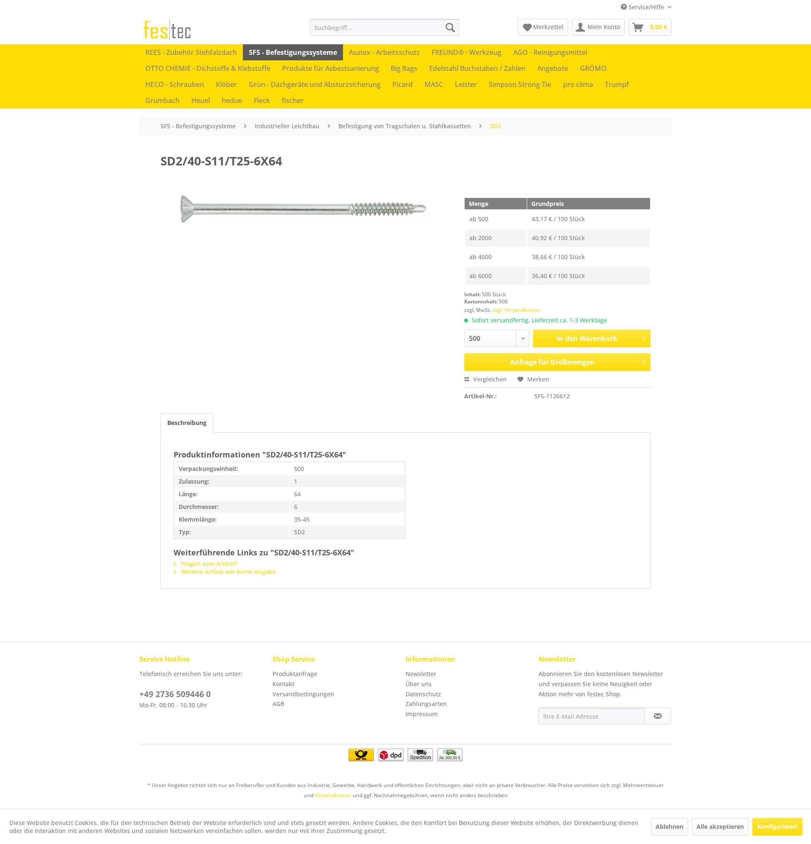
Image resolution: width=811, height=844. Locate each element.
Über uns (419, 684)
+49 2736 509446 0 (175, 694)
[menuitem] (384, 27)
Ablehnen (669, 826)
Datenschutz (423, 694)
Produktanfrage (294, 674)
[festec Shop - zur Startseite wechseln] (167, 29)
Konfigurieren (777, 826)
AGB (278, 704)
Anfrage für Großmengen (552, 362)
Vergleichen (489, 379)
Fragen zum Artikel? (208, 564)
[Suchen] (450, 27)
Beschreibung (187, 423)
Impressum (422, 714)
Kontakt (283, 684)
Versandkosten (333, 795)
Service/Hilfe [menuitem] (646, 7)
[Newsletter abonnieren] (658, 716)
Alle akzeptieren (720, 826)
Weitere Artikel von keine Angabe (228, 572)
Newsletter (421, 674)
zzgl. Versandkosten (517, 310)
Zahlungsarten (426, 704)
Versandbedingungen (303, 694)
